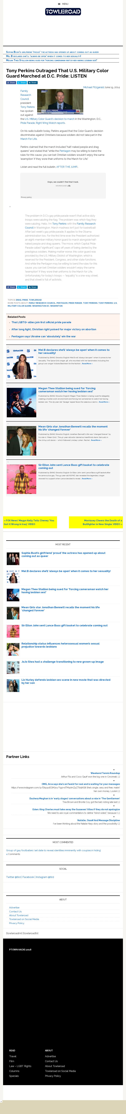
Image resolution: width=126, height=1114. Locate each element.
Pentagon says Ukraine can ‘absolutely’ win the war (44, 336)
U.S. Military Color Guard (38, 118)
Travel (12, 1056)
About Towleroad (18, 915)
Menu (65, 4)
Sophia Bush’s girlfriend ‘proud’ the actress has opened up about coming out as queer (52, 52)
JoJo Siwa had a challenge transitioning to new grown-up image (63, 661)
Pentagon (65, 150)
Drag (18, 300)
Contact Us (15, 911)
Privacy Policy (16, 923)
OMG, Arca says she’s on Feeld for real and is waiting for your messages (81, 784)
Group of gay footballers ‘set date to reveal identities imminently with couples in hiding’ (53, 850)
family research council (42, 303)
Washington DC (40, 306)
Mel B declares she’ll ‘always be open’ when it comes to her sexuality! (43, 56)
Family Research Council (25, 95)
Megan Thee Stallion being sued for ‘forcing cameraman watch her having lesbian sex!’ (51, 60)
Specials (14, 1076)
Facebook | (29, 877)
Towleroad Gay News (63, 11)
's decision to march (63, 118)
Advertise (14, 907)
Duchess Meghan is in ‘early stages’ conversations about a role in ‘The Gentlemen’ (75, 798)
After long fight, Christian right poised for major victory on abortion (54, 329)
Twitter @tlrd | (14, 877)
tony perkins (90, 303)
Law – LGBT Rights (20, 1066)
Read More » (87, 363)
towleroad (35, 300)
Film (11, 1061)
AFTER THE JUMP (66, 166)
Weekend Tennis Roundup (105, 773)
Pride (25, 300)
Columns (14, 1071)
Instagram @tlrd (45, 877)
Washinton (56, 306)
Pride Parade (27, 122)
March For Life (28, 138)
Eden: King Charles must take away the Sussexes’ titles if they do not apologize (76, 809)
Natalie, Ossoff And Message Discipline (98, 820)
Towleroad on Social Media (24, 919)
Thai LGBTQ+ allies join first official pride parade (41, 322)
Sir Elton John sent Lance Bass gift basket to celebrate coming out (65, 625)
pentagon (62, 303)
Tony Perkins (27, 107)
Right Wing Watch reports (50, 122)
